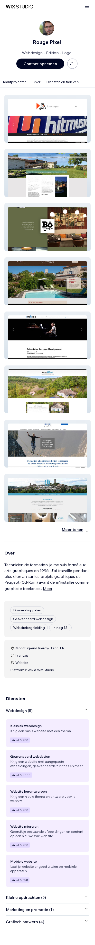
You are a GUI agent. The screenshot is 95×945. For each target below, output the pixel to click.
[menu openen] (87, 6)
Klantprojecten (15, 82)
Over (36, 82)
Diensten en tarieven (62, 82)
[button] (47, 119)
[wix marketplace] (19, 6)
